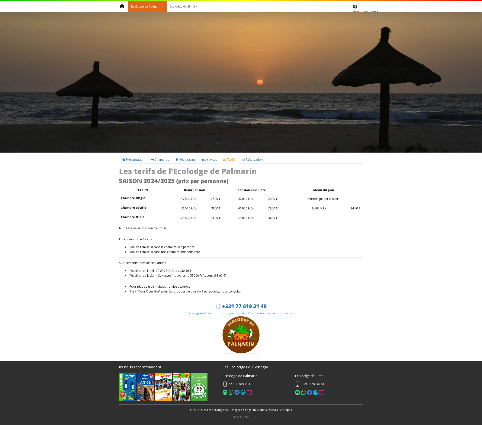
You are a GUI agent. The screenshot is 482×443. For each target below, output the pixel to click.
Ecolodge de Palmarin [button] (146, 6)
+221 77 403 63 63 (312, 384)
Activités (210, 159)
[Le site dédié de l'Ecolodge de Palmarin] (243, 393)
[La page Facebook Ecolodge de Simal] (309, 393)
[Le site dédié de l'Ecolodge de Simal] (315, 393)
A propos (286, 410)
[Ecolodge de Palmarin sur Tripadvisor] (225, 393)
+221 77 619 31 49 (244, 306)
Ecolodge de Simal (309, 375)
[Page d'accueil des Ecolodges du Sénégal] (122, 6)
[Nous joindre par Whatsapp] (231, 393)
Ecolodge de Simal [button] (182, 6)
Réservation (254, 159)
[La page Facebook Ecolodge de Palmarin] (237, 393)
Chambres (161, 159)
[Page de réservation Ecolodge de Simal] (321, 393)
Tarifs (231, 159)
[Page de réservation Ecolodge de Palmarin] (249, 393)
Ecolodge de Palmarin (240, 375)
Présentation (134, 159)
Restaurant (186, 159)
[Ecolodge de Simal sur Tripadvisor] (297, 393)
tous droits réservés (265, 410)
